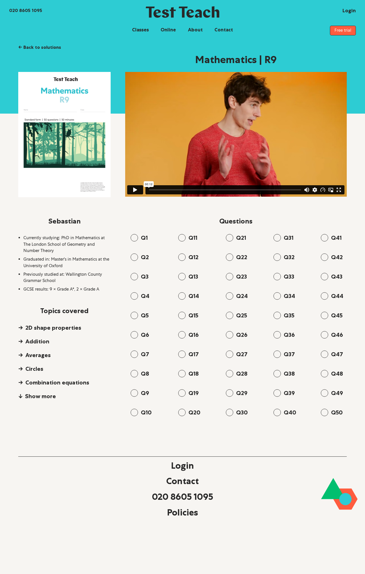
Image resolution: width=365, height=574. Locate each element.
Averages (38, 355)
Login (182, 465)
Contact (223, 30)
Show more (40, 396)
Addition (37, 341)
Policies (182, 512)
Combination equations (57, 382)
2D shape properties (53, 327)
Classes (140, 30)
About (195, 30)
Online (168, 30)
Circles (34, 368)
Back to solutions (39, 47)
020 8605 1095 (182, 496)
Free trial (342, 30)
